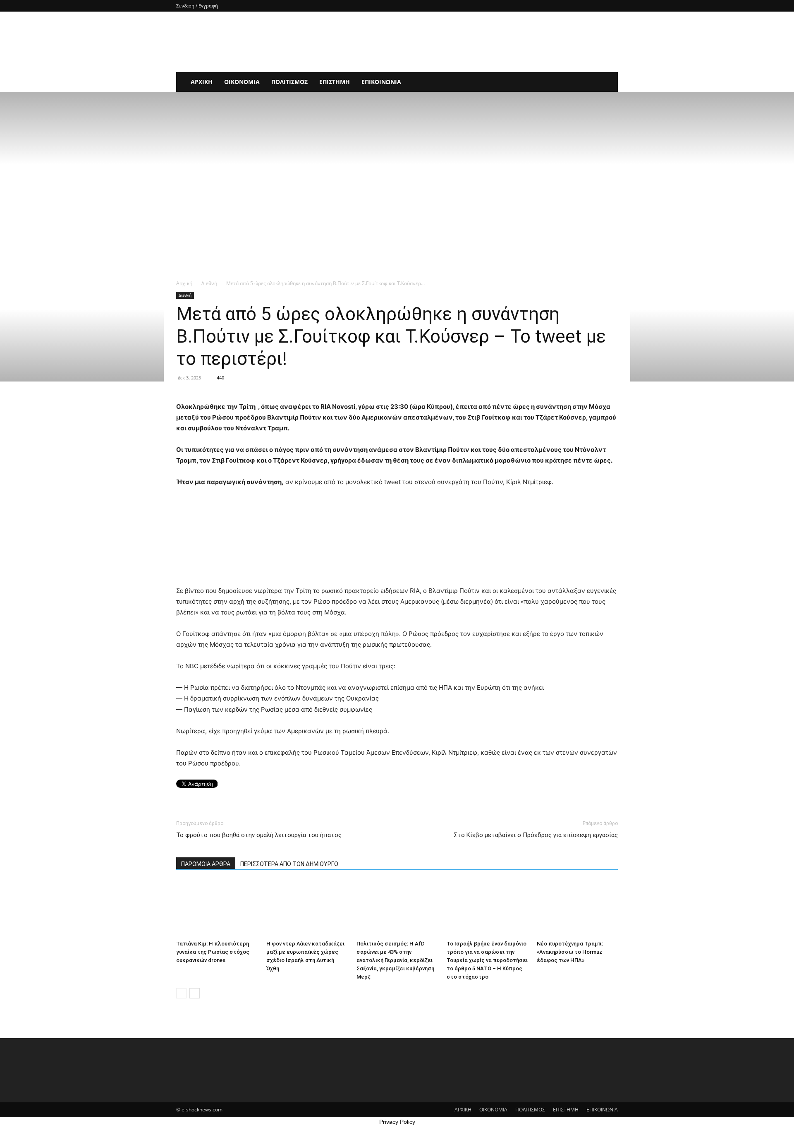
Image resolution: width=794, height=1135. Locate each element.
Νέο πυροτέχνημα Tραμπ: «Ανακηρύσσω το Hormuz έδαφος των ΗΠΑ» (570, 952)
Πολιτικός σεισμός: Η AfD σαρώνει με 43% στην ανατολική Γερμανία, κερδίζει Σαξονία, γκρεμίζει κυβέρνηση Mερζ (395, 960)
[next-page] (194, 993)
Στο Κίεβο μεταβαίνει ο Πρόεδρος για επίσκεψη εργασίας (536, 835)
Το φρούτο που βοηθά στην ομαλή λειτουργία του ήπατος (259, 835)
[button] (608, 82)
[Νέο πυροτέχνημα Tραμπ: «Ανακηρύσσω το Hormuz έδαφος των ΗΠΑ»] (577, 909)
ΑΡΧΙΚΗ (202, 82)
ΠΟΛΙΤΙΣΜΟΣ (289, 82)
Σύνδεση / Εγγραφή (197, 5)
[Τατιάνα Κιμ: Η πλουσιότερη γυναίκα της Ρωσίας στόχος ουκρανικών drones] (216, 909)
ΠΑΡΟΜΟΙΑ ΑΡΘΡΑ (205, 864)
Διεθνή (209, 283)
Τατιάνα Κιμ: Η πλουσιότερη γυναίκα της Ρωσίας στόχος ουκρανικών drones (212, 952)
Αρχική (184, 283)
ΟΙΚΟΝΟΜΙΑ (242, 82)
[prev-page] (181, 993)
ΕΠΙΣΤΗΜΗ (334, 82)
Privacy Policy (397, 1121)
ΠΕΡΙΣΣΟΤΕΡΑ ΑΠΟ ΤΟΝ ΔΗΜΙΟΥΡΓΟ (289, 864)
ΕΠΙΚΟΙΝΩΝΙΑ (381, 82)
